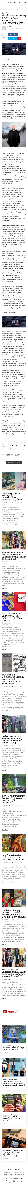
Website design (13, 1174)
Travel (20, 776)
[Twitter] (17, 1181)
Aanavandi (5, 9)
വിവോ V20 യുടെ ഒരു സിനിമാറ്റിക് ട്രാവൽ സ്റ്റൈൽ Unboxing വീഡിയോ (13, 1047)
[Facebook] (6, 1181)
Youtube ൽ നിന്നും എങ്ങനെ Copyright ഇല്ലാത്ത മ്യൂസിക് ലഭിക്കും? (13, 616)
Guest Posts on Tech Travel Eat (14, 1178)
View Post (5, 527)
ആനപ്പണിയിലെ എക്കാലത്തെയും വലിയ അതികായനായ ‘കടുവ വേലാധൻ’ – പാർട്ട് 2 (14, 972)
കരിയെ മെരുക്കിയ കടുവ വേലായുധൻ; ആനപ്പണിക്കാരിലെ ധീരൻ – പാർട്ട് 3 (12, 739)
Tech (13, 594)
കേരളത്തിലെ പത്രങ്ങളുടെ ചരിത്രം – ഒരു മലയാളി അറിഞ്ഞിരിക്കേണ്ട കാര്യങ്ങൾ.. (14, 679)
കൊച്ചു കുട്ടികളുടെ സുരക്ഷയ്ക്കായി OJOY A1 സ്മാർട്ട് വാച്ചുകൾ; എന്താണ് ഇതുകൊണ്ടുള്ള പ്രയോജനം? (14, 1082)
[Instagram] (14, 1181)
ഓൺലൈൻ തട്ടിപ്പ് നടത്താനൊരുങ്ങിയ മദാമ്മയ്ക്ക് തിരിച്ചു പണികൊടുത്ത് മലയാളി (14, 913)
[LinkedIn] (21, 1181)
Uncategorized (8, 1098)
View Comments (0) (14, 462)
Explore (14, 776)
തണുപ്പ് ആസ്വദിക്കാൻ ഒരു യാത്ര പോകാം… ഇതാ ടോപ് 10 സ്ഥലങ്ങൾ (13, 799)
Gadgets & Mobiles (17, 1027)
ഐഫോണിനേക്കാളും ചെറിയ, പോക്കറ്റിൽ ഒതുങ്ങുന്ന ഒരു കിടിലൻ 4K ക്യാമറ (13, 1117)
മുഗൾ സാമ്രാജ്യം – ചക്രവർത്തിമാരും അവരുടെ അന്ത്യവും (13, 857)
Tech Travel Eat (14, 2)
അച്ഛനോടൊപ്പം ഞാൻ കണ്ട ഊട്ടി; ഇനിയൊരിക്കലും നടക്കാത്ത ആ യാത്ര (13, 496)
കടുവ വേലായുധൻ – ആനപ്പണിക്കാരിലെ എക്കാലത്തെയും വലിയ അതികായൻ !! (14, 555)
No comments (13, 30)
